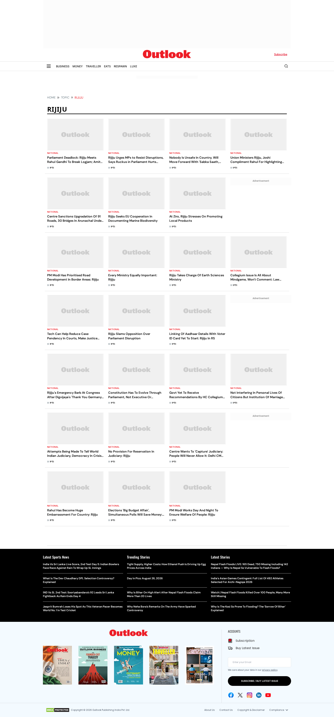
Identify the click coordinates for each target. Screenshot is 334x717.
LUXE (133, 66)
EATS (107, 66)
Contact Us (226, 710)
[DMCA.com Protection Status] (57, 710)
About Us (209, 710)
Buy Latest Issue (248, 648)
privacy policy (269, 669)
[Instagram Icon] (249, 695)
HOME (51, 97)
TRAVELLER (93, 66)
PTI (52, 167)
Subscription (245, 640)
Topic (65, 97)
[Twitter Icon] (240, 695)
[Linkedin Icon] (259, 695)
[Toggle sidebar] (48, 66)
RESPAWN (120, 66)
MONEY (77, 66)
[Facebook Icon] (231, 695)
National (53, 153)
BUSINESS (62, 66)
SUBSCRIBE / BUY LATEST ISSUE (259, 680)
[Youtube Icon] (268, 695)
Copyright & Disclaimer (251, 710)
